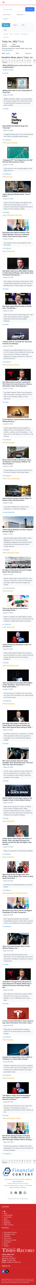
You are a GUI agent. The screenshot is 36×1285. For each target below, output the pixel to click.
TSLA (20, 41)
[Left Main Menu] (3, 2)
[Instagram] (25, 1193)
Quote (8, 53)
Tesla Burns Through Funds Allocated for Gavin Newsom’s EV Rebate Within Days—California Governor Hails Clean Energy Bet (17, 984)
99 (34, 60)
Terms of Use (4, 1280)
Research (28, 53)
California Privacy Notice (20, 1280)
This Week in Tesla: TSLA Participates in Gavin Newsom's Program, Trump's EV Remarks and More (16, 1097)
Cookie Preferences (30, 1280)
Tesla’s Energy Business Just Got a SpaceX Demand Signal (17, 530)
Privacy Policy (11, 1280)
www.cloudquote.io (18, 1181)
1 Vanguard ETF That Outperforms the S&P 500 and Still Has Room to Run (17, 161)
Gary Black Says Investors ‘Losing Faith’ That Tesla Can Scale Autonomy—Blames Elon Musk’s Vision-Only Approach (17, 384)
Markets (6, 25)
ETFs (23, 25)
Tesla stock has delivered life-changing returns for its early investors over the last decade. (17, 1031)
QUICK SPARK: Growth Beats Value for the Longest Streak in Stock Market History (17, 799)
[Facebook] (16, 1193)
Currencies (16, 34)
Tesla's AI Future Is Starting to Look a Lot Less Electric (16, 645)
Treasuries (5, 37)
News (11, 34)
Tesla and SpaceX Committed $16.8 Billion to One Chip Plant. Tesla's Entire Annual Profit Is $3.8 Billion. (17, 685)
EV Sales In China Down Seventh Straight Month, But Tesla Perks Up (16, 571)
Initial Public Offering (15, 478)
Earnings (8, 142)
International (24, 34)
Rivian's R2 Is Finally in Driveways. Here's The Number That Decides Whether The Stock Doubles (16, 462)
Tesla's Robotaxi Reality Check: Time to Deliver (16, 195)
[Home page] (18, 1250)
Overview (5, 34)
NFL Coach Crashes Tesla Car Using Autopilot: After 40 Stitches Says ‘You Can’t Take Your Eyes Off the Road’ (17, 763)
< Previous (4, 61)
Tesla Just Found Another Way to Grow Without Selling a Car (16, 947)
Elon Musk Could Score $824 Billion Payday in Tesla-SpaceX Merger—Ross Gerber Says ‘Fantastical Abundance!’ (17, 273)
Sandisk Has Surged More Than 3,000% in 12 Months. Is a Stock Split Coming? (17, 1058)
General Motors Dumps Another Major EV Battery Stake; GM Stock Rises (16, 499)
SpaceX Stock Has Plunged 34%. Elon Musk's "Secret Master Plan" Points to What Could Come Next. (17, 876)
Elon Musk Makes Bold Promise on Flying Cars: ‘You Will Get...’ (16, 307)
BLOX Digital (26, 1282)
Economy (8, 478)
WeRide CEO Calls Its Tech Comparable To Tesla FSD (17, 91)
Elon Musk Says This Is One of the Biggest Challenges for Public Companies (17, 911)
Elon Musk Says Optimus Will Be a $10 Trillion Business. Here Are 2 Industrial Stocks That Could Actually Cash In (15, 234)
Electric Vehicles (14, 142)
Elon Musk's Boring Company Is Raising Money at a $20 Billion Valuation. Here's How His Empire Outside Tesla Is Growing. (17, 1137)
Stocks (15, 25)
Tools (5, 30)
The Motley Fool (8, 139)
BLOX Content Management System (14, 1282)
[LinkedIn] (20, 1193)
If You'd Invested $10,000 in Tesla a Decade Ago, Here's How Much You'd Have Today (17, 1022)
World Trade (16, 364)
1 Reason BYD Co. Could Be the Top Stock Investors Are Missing (17, 343)
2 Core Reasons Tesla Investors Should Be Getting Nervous (17, 420)
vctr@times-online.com (13, 1262)
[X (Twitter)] (11, 1193)
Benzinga (6, 108)
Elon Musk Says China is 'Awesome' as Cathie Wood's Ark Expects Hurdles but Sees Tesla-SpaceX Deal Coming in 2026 (17, 725)
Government (17, 1118)
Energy (16, 665)
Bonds (16, 893)
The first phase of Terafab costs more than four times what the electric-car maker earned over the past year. (18, 695)
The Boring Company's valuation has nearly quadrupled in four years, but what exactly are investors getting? (18, 1148)
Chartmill (6, 73)
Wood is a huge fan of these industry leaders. (18, 851)
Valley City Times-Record (14, 1279)
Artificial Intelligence (10, 215)
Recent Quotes (7, 14)
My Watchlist (20, 14)
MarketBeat (7, 212)
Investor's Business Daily (9, 512)
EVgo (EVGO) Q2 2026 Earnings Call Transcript (15, 127)
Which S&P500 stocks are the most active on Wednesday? (17, 66)
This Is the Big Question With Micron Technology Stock (15, 609)
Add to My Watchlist (7, 50)
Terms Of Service (21, 1187)
